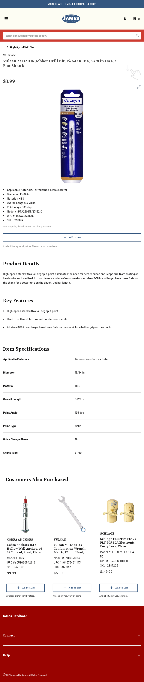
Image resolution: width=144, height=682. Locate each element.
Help (6, 655)
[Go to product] (25, 514)
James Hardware (15, 616)
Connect (9, 635)
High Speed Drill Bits (22, 47)
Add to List (74, 237)
